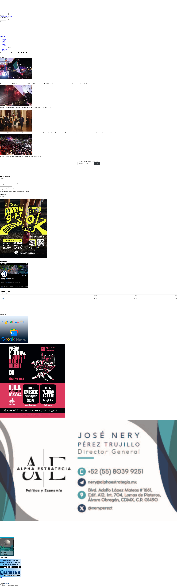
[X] (4, 171)
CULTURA (3, 43)
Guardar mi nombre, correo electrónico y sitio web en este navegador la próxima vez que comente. (15, 191)
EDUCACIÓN (4, 41)
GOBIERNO (4, 39)
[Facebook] (1, 171)
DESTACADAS (4, 49)
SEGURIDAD (4, 45)
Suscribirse (96, 163)
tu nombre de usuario (12, 13)
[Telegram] (10, 171)
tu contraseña (10, 14)
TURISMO (3, 44)
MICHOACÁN (4, 40)
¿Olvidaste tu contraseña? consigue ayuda (6, 16)
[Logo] (1, 36)
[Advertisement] (88, 29)
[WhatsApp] (7, 171)
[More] (14, 171)
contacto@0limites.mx (7, 583)
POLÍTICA (3, 42)
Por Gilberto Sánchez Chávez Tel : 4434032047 (14, 586)
